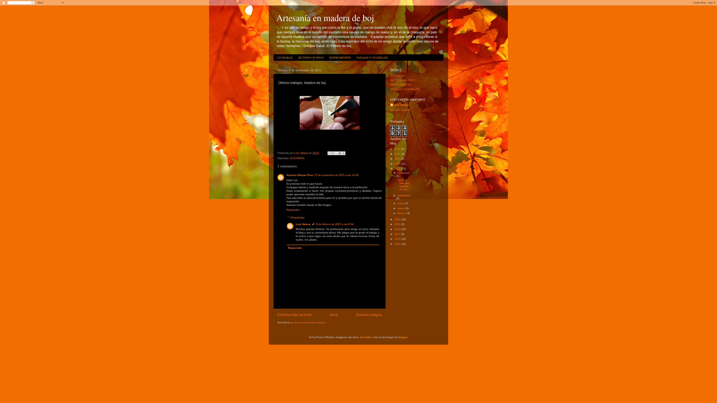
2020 (397, 219)
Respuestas (297, 217)
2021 (397, 168)
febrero (402, 213)
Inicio (334, 315)
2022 (397, 163)
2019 (397, 224)
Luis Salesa (303, 224)
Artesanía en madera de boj (325, 17)
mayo (401, 203)
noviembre (403, 173)
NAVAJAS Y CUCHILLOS (372, 57)
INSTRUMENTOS (340, 57)
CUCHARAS (284, 57)
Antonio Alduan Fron (299, 175)
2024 (397, 154)
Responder (292, 209)
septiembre (404, 195)
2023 (397, 158)
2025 (397, 149)
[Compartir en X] (336, 153)
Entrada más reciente (294, 315)
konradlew (366, 337)
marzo (401, 208)
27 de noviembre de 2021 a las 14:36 (336, 175)
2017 (397, 234)
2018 (397, 229)
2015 (397, 244)
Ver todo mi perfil (400, 110)
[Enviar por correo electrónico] (329, 153)
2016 (397, 239)
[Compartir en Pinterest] (343, 153)
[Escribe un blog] (333, 153)
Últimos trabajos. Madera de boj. (403, 185)
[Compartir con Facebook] (340, 153)
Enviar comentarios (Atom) (310, 322)
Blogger (403, 337)
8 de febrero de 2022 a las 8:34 (334, 224)
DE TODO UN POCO (311, 57)
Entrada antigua (369, 315)
